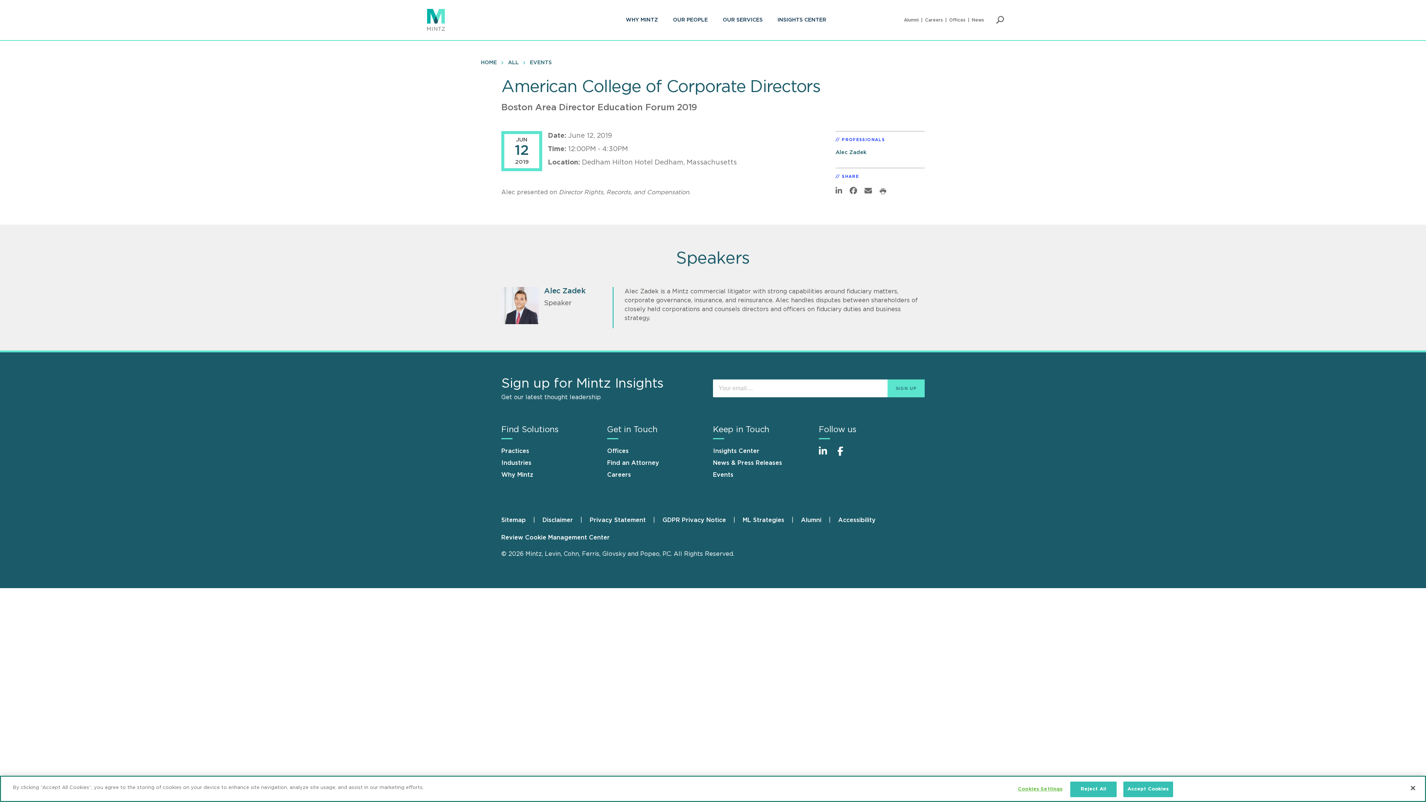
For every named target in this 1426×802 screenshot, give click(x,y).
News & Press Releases (747, 463)
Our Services (743, 20)
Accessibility (857, 520)
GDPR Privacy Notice (694, 520)
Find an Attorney (633, 463)
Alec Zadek (851, 152)
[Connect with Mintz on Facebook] (844, 455)
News (978, 20)
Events (541, 62)
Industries (516, 463)
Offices (957, 20)
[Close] (1413, 788)
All (513, 62)
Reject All (1093, 789)
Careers (934, 20)
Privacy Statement (618, 520)
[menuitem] (642, 20)
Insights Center (802, 20)
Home (489, 62)
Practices (515, 451)
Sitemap (513, 520)
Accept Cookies (1148, 789)
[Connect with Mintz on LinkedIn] (826, 455)
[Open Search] (1000, 20)
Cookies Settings (1040, 789)
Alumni (911, 20)
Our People (690, 20)
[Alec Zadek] (519, 305)
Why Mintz (642, 20)
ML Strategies (763, 520)
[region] (713, 789)
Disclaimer (558, 520)
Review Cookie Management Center (555, 538)
